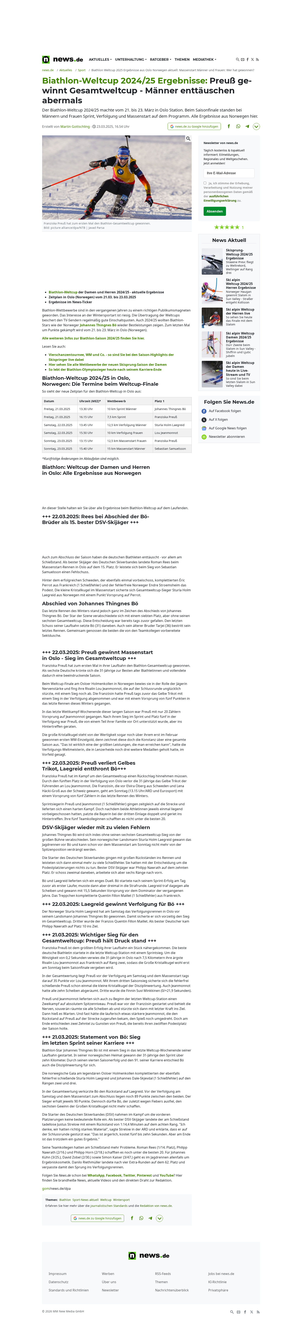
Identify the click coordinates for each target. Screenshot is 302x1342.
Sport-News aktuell (86, 1200)
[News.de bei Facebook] (247, 59)
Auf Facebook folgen (224, 411)
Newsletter (110, 1290)
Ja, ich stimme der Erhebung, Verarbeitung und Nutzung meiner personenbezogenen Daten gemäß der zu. (228, 191)
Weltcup (106, 1200)
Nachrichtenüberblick (172, 1290)
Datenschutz (58, 1282)
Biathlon (65, 1200)
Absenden (215, 211)
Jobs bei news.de (221, 1273)
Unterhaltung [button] (130, 60)
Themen (182, 60)
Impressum (58, 1273)
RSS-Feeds (163, 1273)
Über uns (109, 1282)
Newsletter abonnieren (226, 436)
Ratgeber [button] (160, 60)
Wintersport (121, 1200)
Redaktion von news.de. (156, 1206)
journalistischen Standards (109, 1206)
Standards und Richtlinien (69, 1290)
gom (45, 1188)
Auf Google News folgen (227, 428)
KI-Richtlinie (217, 1282)
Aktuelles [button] (99, 60)
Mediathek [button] (204, 60)
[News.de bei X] (252, 59)
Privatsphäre (218, 1290)
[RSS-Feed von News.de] (257, 59)
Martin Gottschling (75, 126)
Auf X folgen (218, 419)
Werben (108, 1273)
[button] (194, 126)
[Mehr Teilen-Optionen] (256, 126)
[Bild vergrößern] (188, 138)
